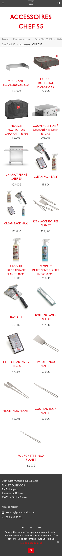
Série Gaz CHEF (44, 39)
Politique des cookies (31, 543)
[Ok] (58, 542)
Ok (31, 550)
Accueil (5, 39)
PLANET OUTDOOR (13, 485)
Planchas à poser (22, 39)
